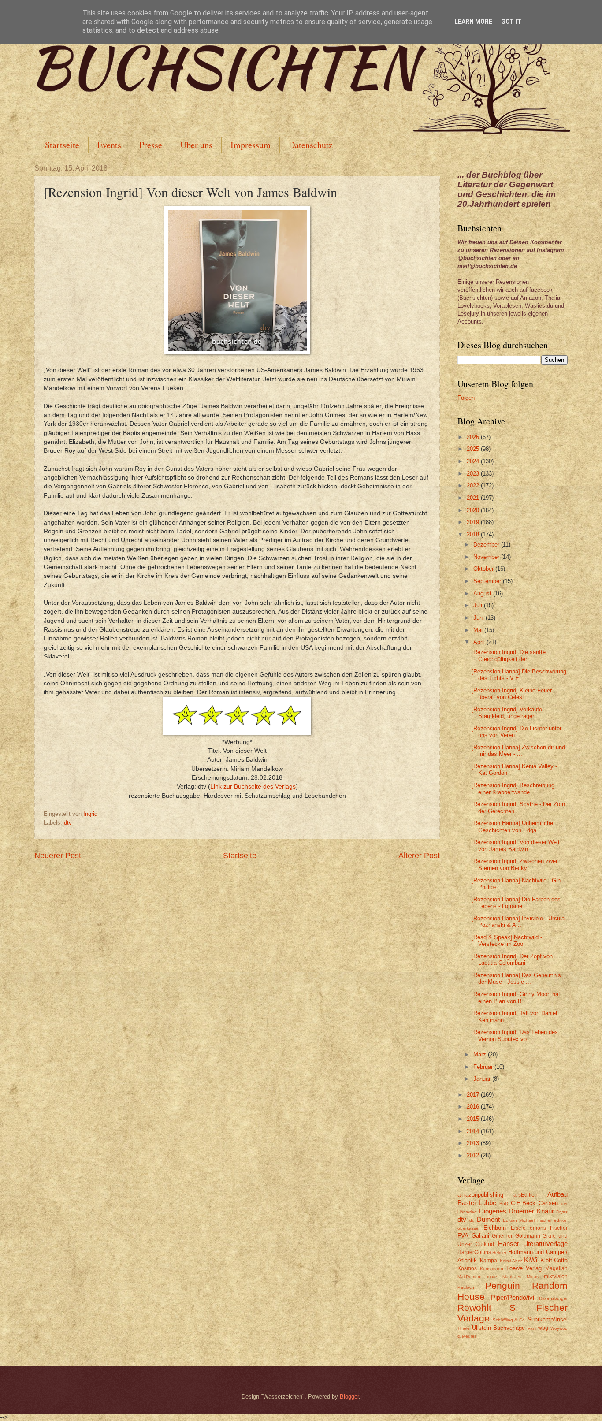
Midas (533, 1276)
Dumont (488, 1219)
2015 (474, 1119)
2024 (474, 461)
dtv (68, 822)
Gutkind (485, 1244)
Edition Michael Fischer (527, 1220)
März (480, 1054)
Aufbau (557, 1194)
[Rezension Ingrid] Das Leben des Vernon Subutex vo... (515, 1035)
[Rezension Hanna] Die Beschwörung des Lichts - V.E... (519, 674)
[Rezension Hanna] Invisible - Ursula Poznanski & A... (518, 921)
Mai (478, 630)
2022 (474, 485)
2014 (474, 1131)
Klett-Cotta (554, 1260)
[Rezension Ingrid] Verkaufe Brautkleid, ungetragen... (507, 712)
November (487, 557)
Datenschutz (311, 145)
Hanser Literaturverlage (533, 1243)
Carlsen (548, 1203)
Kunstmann (491, 1268)
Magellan (556, 1268)
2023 (474, 473)
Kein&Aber (511, 1260)
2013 (474, 1143)
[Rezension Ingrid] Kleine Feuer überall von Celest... (512, 693)
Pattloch (465, 1287)
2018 (474, 534)
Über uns (196, 145)
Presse (150, 145)
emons (538, 1228)
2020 (474, 510)
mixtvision (556, 1276)
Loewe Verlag (524, 1268)
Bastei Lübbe (476, 1202)
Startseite (62, 145)
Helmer (499, 1252)
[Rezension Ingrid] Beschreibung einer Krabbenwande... (513, 788)
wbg (543, 1328)
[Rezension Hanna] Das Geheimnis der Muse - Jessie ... (516, 978)
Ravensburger (553, 1298)
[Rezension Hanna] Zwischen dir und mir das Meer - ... (518, 750)
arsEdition (525, 1195)
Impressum (250, 145)
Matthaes (511, 1276)
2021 (474, 498)
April (480, 642)
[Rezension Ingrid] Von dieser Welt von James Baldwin (516, 845)
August (483, 593)
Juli (478, 605)
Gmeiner (502, 1236)
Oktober (484, 568)
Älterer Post (419, 855)
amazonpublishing (480, 1194)
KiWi (530, 1260)
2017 (474, 1094)
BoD (503, 1203)
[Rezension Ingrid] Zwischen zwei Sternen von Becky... (514, 864)
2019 (474, 522)
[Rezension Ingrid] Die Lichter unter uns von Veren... (516, 731)
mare (492, 1276)
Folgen (466, 397)
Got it (511, 21)
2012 (474, 1155)
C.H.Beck (523, 1203)
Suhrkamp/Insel (548, 1319)
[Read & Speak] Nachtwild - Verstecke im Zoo (507, 940)
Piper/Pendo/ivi (512, 1297)
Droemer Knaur (531, 1211)
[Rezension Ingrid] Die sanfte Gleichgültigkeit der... (509, 655)
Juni (479, 617)
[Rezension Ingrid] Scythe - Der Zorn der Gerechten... (518, 807)
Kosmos (467, 1268)
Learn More (473, 21)
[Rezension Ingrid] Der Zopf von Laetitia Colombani (512, 959)
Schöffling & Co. (509, 1319)
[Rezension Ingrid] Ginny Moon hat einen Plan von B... (516, 997)
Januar (482, 1078)
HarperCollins (474, 1252)
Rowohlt (474, 1307)
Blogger (349, 1396)
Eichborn (494, 1227)
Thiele (463, 1328)
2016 (474, 1106)
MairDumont (469, 1276)
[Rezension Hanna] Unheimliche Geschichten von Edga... (512, 826)
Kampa (488, 1260)
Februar (483, 1067)
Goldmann (527, 1236)
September (488, 581)
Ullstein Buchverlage (498, 1327)
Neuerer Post (57, 855)
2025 (474, 449)
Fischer (559, 1228)
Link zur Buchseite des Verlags (253, 786)
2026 (474, 437)
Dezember (487, 544)
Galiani (480, 1235)
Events (109, 145)
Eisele (518, 1228)
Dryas (562, 1211)
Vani (532, 1328)
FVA (462, 1235)
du (472, 1220)
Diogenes (492, 1211)
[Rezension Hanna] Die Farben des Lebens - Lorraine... (516, 902)
